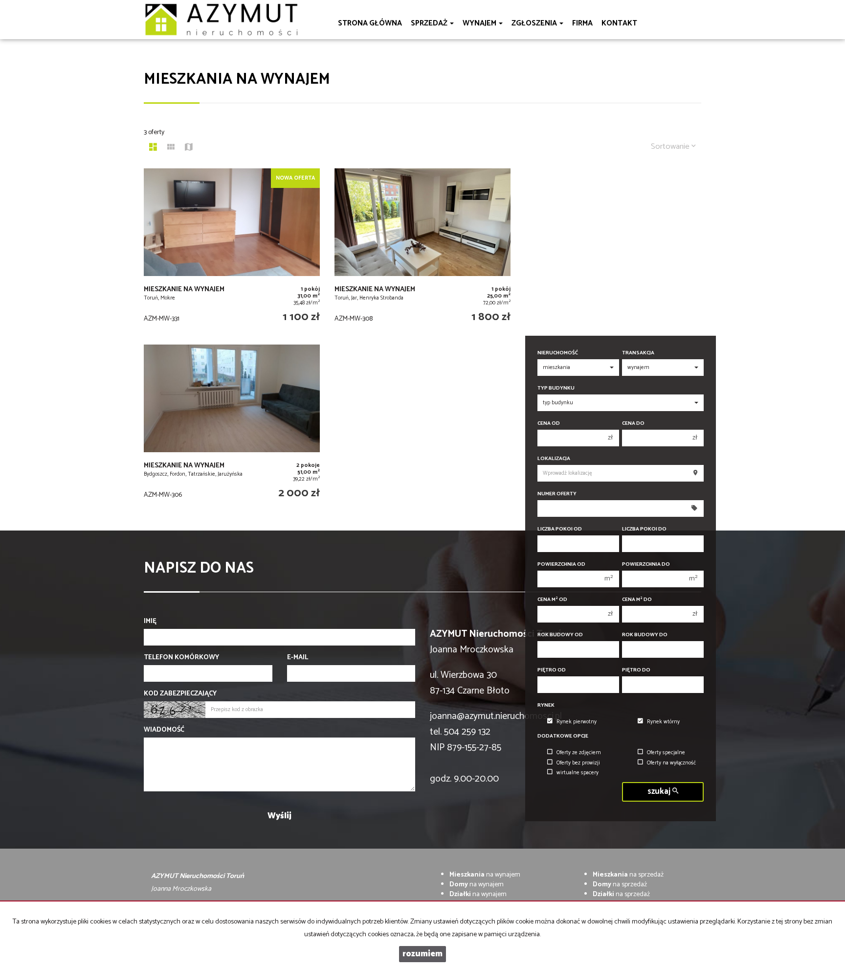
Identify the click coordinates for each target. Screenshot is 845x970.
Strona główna (370, 23)
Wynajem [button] (480, 23)
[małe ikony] (171, 148)
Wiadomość (164, 730)
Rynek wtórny (663, 721)
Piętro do (636, 670)
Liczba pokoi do (644, 529)
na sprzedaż (628, 874)
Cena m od (552, 599)
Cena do (633, 423)
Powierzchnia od (561, 564)
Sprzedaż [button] (430, 23)
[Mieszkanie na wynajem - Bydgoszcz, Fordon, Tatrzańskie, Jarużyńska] (232, 428)
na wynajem (484, 874)
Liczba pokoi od (559, 529)
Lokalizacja (553, 458)
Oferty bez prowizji (578, 763)
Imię (150, 621)
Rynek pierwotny (576, 721)
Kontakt (619, 23)
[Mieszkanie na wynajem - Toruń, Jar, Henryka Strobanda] (422, 251)
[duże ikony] (153, 148)
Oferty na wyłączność (671, 763)
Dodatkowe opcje (562, 736)
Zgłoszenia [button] (534, 23)
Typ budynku (556, 388)
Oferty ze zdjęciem (578, 752)
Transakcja (638, 353)
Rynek (546, 705)
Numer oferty (557, 494)
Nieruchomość (557, 353)
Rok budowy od (560, 635)
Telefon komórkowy (181, 658)
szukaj (659, 791)
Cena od (548, 423)
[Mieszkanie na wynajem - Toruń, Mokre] (232, 251)
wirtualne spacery (577, 772)
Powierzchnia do (646, 564)
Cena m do (637, 599)
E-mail (297, 658)
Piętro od (551, 670)
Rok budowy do (644, 635)
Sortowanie (671, 146)
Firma (582, 23)
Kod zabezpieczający (180, 694)
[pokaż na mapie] (188, 148)
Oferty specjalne (666, 752)
